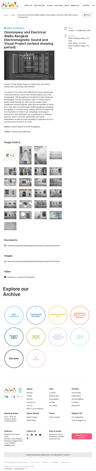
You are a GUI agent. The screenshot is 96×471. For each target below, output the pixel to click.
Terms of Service (19, 468)
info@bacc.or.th (9, 445)
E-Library (75, 402)
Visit (51, 389)
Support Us (75, 5)
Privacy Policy (35, 462)
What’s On (28, 5)
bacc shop (58, 5)
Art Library (53, 405)
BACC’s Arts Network (35, 409)
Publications (76, 396)
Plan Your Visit (39, 5)
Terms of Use (65, 462)
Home (6, 15)
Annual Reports (77, 399)
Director (30, 399)
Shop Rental (31, 420)
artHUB (52, 402)
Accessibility (54, 399)
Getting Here (54, 396)
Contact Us (31, 402)
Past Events (76, 393)
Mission (30, 393)
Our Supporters (77, 417)
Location (52, 393)
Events (12, 15)
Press (52, 413)
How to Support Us (79, 420)
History (29, 396)
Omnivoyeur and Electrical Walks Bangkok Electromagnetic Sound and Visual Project (33, 245)
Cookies (44, 462)
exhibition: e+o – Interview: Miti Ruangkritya (20, 277)
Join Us (29, 405)
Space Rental (33, 413)
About (66, 5)
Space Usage (32, 417)
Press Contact (54, 417)
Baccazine (76, 405)
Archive (50, 5)
